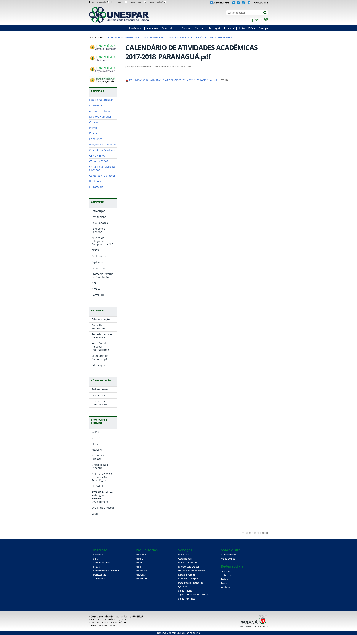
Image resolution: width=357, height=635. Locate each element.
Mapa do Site (261, 2)
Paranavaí (229, 28)
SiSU (95, 558)
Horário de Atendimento (191, 570)
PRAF (138, 566)
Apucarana (152, 28)
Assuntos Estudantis (132, 37)
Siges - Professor (187, 598)
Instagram (261, 20)
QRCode (182, 586)
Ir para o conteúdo (98, 2)
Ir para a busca (137, 2)
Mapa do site (228, 558)
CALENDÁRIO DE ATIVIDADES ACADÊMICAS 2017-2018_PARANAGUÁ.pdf (173, 80)
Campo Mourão (170, 28)
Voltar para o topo (256, 532)
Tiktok (224, 579)
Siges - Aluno (185, 590)
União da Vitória (246, 28)
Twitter (256, 20)
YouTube (266, 20)
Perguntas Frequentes (190, 582)
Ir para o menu (119, 2)
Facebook (252, 20)
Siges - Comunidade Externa (193, 594)
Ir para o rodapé (156, 2)
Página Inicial (113, 37)
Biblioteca (183, 554)
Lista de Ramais (186, 574)
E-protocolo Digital (188, 566)
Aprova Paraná (101, 562)
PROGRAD (141, 554)
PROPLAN (141, 570)
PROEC (139, 562)
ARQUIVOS (163, 37)
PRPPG (139, 558)
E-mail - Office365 (187, 562)
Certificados (185, 558)
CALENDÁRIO (151, 37)
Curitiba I (186, 28)
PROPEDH (141, 578)
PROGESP (141, 574)
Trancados (99, 578)
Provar (97, 566)
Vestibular (98, 554)
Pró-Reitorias (136, 28)
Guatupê (263, 28)
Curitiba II (200, 28)
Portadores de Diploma (106, 570)
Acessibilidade (221, 2)
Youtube (225, 587)
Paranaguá (214, 28)
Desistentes (99, 574)
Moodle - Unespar (188, 578)
